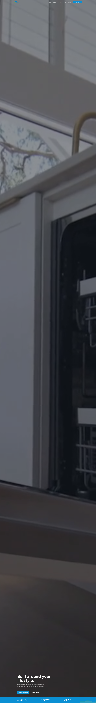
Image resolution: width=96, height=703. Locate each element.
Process (59, 2)
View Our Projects (36, 692)
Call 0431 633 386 (24, 692)
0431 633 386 (78, 2)
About (50, 2)
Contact (69, 2)
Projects (64, 2)
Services (54, 2)
